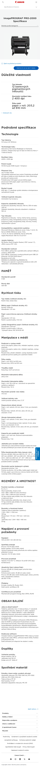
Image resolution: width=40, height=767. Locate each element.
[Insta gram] (15, 759)
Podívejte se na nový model (26, 68)
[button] (37, 453)
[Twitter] (24, 759)
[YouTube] (29, 759)
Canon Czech (19, 755)
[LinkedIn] (20, 759)
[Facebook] (11, 759)
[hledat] (2, 2)
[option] (20, 46)
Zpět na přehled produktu (12, 63)
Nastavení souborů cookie (20, 750)
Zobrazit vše (7, 113)
